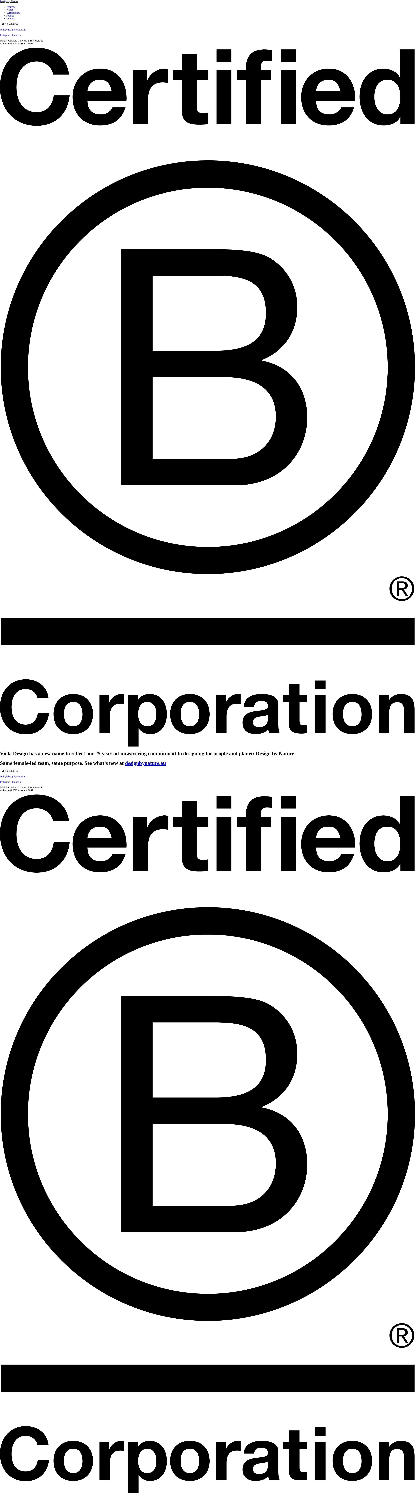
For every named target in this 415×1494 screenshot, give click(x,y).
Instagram (5, 35)
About (9, 9)
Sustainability (13, 12)
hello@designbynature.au (13, 29)
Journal (10, 15)
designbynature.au (145, 763)
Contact (10, 18)
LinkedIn (16, 35)
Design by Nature (9, 1)
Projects (10, 7)
